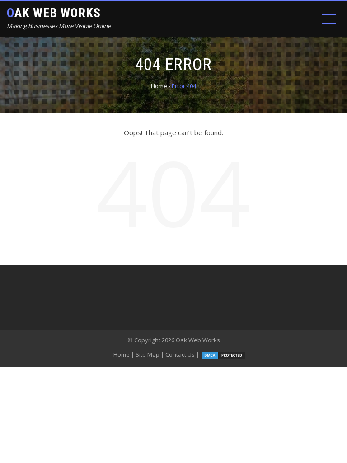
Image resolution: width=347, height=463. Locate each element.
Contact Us (180, 354)
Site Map (147, 354)
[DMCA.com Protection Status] (223, 354)
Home (121, 354)
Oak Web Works (54, 12)
